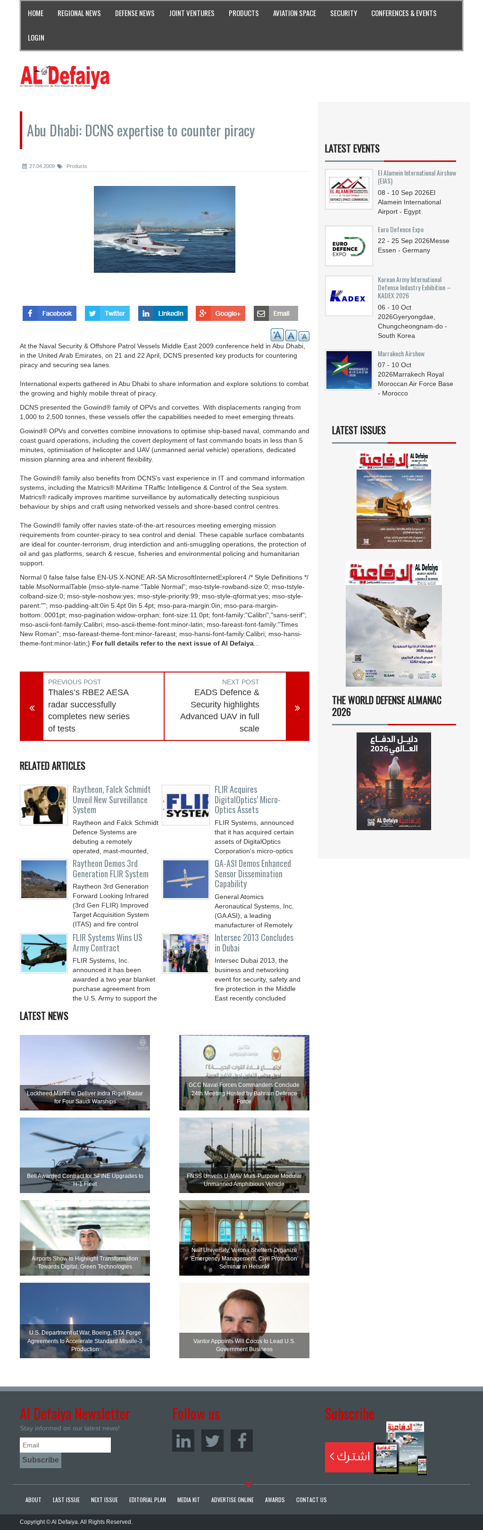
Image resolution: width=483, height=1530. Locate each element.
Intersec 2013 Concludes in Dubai (254, 942)
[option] (164, 236)
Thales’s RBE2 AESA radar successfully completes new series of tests (89, 710)
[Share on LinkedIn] (163, 310)
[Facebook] (242, 1440)
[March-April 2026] (394, 503)
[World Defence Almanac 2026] (394, 781)
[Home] (64, 77)
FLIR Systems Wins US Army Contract (107, 942)
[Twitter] (212, 1440)
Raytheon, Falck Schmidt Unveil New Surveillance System (112, 799)
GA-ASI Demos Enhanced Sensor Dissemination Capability (253, 873)
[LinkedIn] (183, 1440)
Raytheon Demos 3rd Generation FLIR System (111, 868)
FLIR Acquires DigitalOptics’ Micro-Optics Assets (248, 799)
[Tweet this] (107, 310)
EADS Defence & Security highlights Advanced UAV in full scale (219, 710)
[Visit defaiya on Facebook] (49, 310)
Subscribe (376, 1448)
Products (76, 166)
